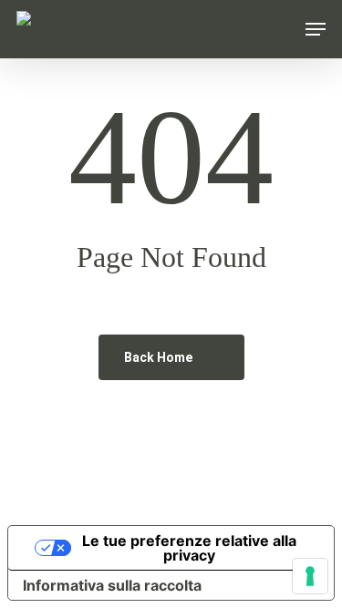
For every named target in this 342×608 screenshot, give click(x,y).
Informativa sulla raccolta (112, 585)
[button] (316, 29)
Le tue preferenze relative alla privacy (189, 547)
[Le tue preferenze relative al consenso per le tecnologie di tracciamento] (310, 576)
